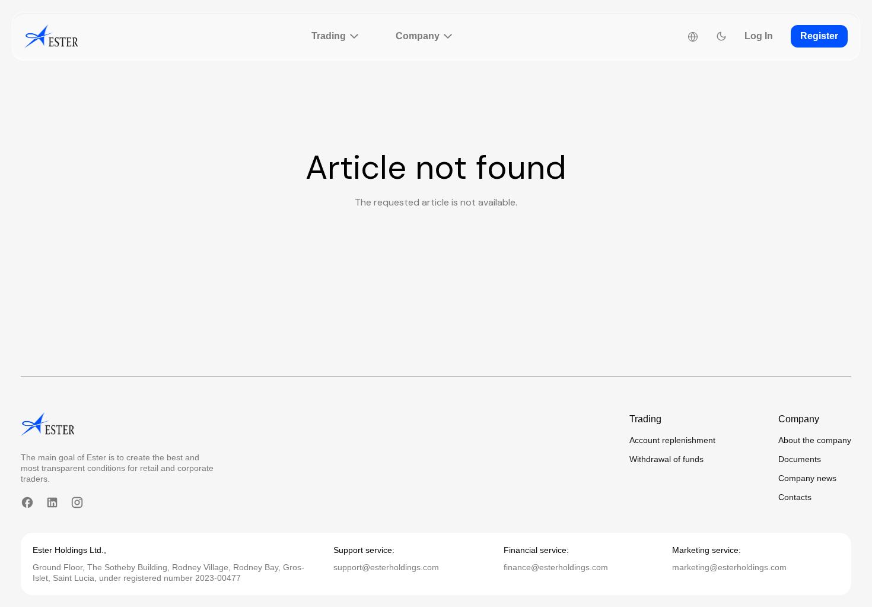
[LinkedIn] (52, 502)
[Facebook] (27, 502)
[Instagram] (77, 502)
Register (819, 36)
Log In (758, 36)
